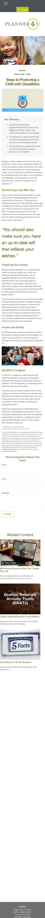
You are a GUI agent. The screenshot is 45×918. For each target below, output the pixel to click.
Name (4, 464)
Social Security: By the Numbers (15, 662)
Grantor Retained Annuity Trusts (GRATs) (19, 617)
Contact (24, 9)
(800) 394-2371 (26, 912)
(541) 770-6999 (25, 909)
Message (5, 493)
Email (4, 478)
